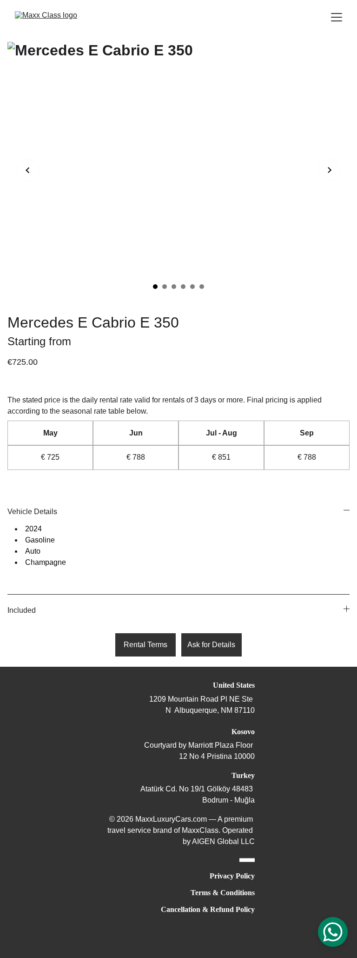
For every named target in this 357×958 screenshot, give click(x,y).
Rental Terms (145, 645)
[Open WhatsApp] (333, 932)
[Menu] (336, 17)
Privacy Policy (232, 876)
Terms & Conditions (223, 893)
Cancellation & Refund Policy (208, 909)
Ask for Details (211, 645)
